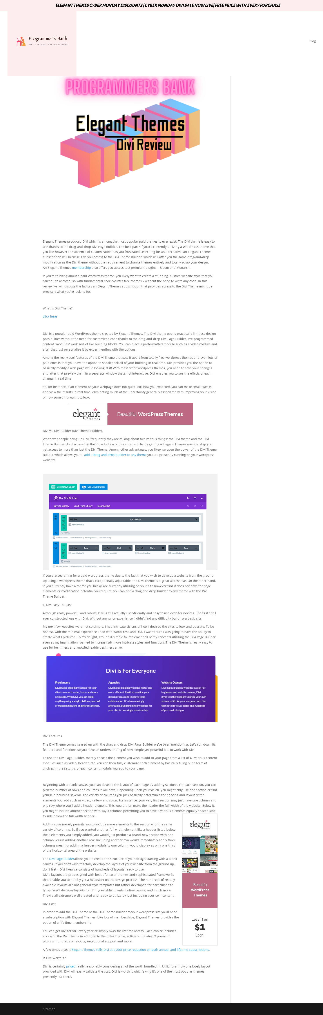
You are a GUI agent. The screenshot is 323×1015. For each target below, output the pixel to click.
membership (81, 267)
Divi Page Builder (61, 859)
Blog (312, 41)
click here (50, 316)
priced (71, 966)
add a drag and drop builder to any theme (115, 455)
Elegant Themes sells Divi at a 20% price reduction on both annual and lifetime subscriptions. (141, 949)
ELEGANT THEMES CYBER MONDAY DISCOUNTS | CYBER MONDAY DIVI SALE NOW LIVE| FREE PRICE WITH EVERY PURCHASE (167, 5)
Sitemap (49, 1009)
